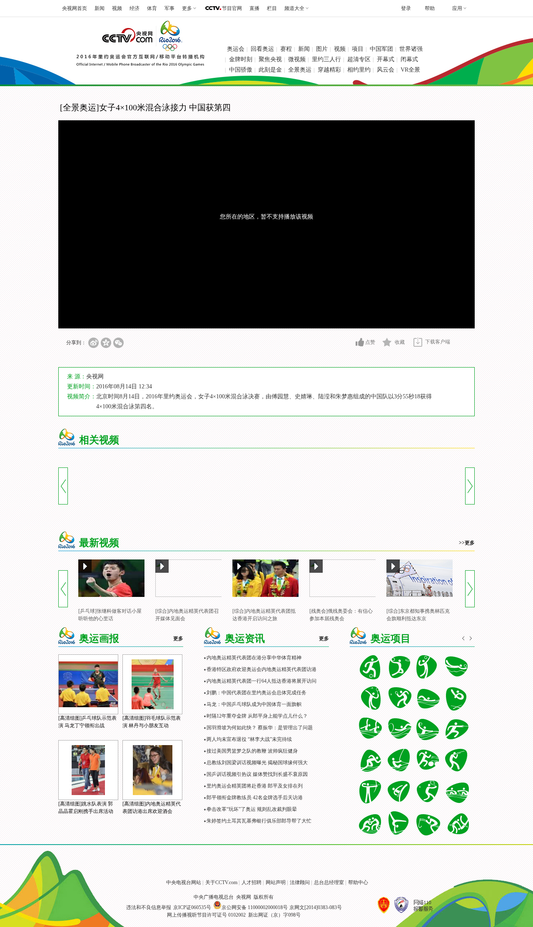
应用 (457, 8)
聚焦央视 (270, 59)
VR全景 (410, 70)
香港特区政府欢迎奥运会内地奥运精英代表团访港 (261, 669)
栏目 (272, 8)
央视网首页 (74, 8)
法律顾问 (300, 882)
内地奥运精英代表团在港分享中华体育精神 (254, 658)
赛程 (286, 49)
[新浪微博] (93, 343)
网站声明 (276, 882)
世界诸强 (411, 49)
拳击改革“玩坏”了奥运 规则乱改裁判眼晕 (252, 809)
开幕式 (385, 59)
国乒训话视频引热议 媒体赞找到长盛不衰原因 (257, 774)
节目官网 (232, 8)
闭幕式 (409, 59)
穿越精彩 (329, 70)
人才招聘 (252, 882)
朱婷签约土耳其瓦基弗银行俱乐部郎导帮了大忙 (259, 821)
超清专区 (359, 59)
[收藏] (387, 342)
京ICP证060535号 (192, 907)
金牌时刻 (240, 59)
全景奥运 (299, 70)
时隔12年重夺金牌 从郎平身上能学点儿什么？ (257, 716)
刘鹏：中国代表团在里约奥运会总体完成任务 (256, 693)
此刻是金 (270, 70)
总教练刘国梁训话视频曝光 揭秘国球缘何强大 (257, 762)
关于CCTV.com (221, 882)
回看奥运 (262, 49)
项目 (358, 49)
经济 (134, 8)
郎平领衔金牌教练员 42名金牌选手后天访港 (255, 797)
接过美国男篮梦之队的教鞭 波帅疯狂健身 (252, 751)
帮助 (430, 8)
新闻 (100, 8)
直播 (254, 8)
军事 (169, 8)
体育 (152, 8)
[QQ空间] (106, 343)
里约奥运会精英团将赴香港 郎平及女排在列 (255, 786)
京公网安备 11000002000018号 (255, 907)
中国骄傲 (240, 70)
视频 (117, 8)
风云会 (385, 70)
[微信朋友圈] (118, 343)
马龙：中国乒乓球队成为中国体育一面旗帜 (254, 704)
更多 (178, 638)
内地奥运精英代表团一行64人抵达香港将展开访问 (261, 681)
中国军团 (381, 49)
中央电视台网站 (183, 882)
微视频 (297, 59)
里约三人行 (326, 59)
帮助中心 (358, 882)
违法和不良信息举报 (148, 907)
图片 (322, 49)
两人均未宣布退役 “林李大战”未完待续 (249, 739)
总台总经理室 (329, 882)
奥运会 (235, 49)
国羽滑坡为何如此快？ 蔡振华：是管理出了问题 (260, 728)
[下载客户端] (417, 342)
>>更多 (467, 543)
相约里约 (359, 70)
